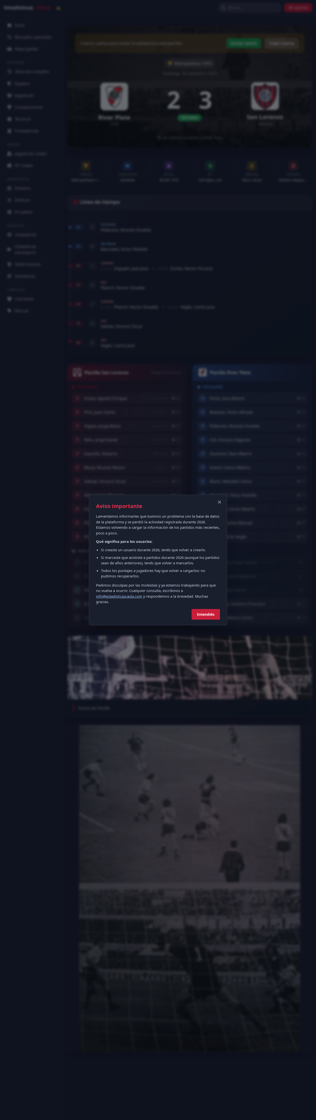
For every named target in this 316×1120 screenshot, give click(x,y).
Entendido (206, 614)
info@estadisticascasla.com (119, 596)
